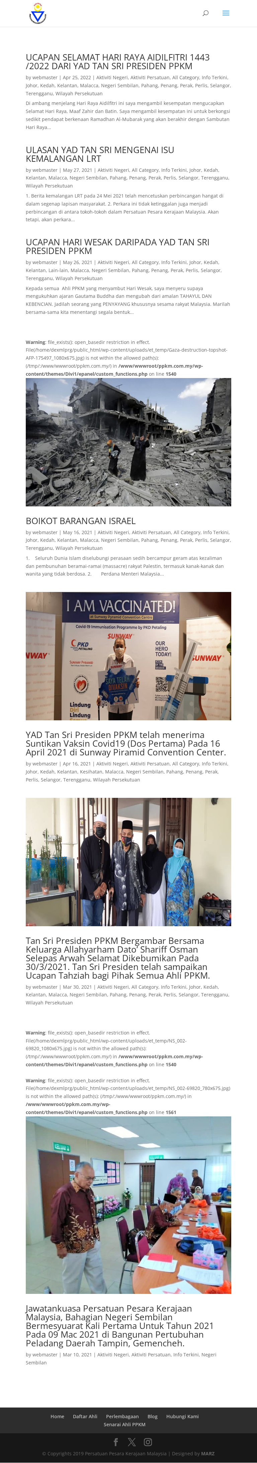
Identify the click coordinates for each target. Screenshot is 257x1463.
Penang (169, 85)
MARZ (208, 1453)
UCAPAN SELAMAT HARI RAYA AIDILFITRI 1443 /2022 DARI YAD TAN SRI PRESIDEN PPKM (118, 61)
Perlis (201, 85)
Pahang (149, 85)
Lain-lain (58, 270)
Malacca (89, 85)
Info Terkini (214, 77)
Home (57, 1416)
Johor (31, 85)
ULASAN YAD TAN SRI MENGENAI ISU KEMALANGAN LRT (100, 154)
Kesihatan (91, 771)
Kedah (47, 85)
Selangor (220, 85)
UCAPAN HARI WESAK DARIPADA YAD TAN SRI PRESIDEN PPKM (117, 246)
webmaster (45, 77)
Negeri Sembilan (120, 85)
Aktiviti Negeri (112, 77)
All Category (185, 77)
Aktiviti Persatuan (150, 77)
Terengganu (39, 93)
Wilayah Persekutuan (79, 93)
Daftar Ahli (85, 1416)
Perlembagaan (122, 1416)
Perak (186, 85)
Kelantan (67, 85)
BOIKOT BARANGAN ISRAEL (81, 521)
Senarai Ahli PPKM (125, 1424)
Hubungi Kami (182, 1416)
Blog (153, 1416)
